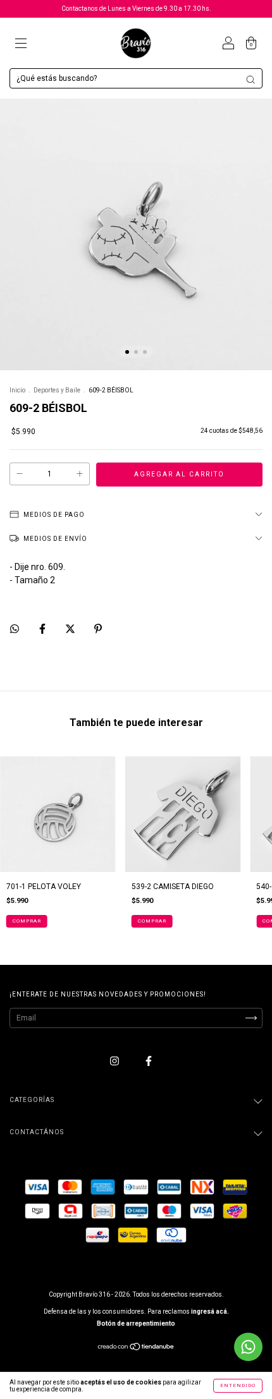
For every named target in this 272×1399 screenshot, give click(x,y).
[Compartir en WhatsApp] (14, 629)
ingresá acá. (210, 1311)
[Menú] (21, 44)
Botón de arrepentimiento (136, 1323)
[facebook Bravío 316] (148, 1061)
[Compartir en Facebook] (43, 628)
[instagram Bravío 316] (115, 1061)
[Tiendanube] (136, 1348)
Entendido (238, 1385)
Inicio (17, 390)
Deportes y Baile (57, 390)
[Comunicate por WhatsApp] (248, 1347)
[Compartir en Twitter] (71, 628)
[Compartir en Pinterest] (98, 628)
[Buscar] (250, 79)
